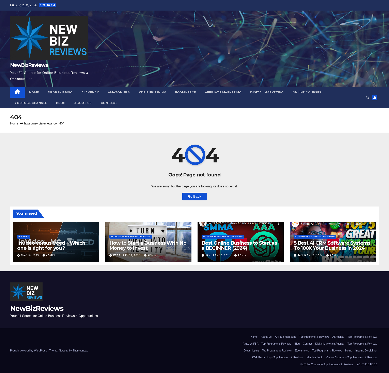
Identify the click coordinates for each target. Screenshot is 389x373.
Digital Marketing (267, 92)
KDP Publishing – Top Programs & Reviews (277, 357)
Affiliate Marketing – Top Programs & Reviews (302, 336)
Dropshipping (60, 92)
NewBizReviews (29, 65)
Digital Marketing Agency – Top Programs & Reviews (346, 343)
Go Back (194, 196)
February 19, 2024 (127, 255)
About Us (83, 103)
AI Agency (90, 92)
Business (23, 237)
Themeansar (80, 350)
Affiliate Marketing (223, 92)
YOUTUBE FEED (367, 364)
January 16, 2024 (218, 255)
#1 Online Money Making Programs (131, 237)
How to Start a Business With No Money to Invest (147, 245)
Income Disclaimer (366, 350)
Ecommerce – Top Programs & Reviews (318, 350)
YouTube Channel (31, 103)
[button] (367, 97)
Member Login (315, 357)
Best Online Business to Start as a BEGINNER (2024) (239, 245)
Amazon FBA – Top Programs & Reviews (267, 343)
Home (34, 92)
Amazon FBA (119, 92)
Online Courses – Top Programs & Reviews (351, 357)
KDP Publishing (152, 92)
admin (50, 255)
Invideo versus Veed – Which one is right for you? (51, 245)
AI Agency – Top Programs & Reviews (354, 336)
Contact (109, 103)
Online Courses (307, 92)
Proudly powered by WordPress (29, 350)
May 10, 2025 (30, 255)
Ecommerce (185, 92)
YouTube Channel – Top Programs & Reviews (326, 364)
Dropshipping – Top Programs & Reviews (268, 350)
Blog (60, 103)
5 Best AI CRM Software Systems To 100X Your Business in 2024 (332, 245)
